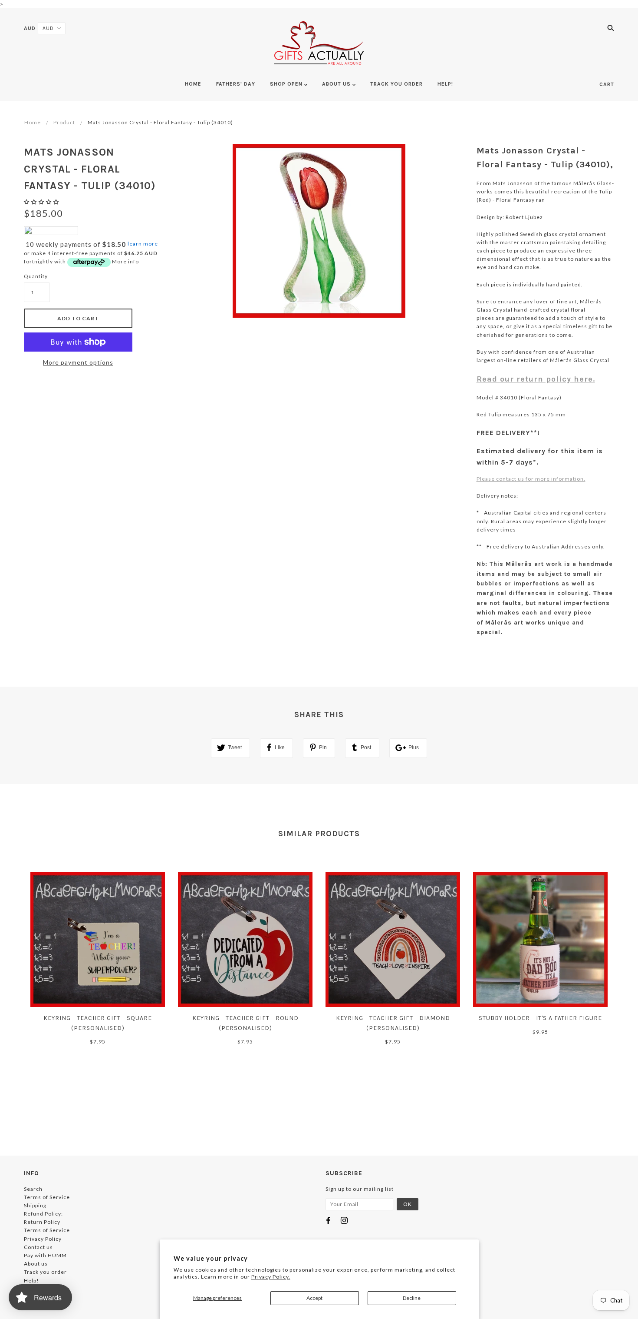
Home (32, 122)
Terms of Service (47, 1197)
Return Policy (42, 1222)
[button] (42, 202)
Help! (31, 1280)
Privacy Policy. (270, 1276)
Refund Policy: (43, 1213)
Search (33, 1189)
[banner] (319, 43)
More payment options (78, 362)
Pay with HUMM (45, 1255)
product (64, 122)
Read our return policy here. (536, 379)
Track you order (45, 1272)
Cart (606, 84)
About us (36, 1263)
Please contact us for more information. (531, 478)
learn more (143, 243)
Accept (314, 1298)
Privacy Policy (43, 1239)
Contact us (38, 1247)
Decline (412, 1298)
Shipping (35, 1205)
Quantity (36, 276)
